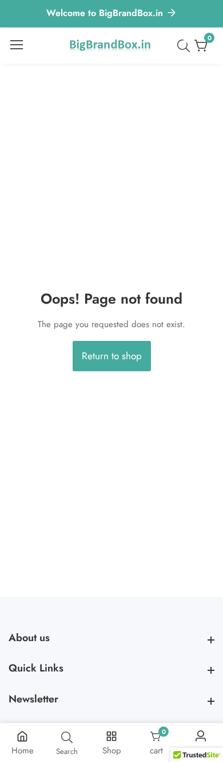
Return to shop (112, 356)
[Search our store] (185, 46)
